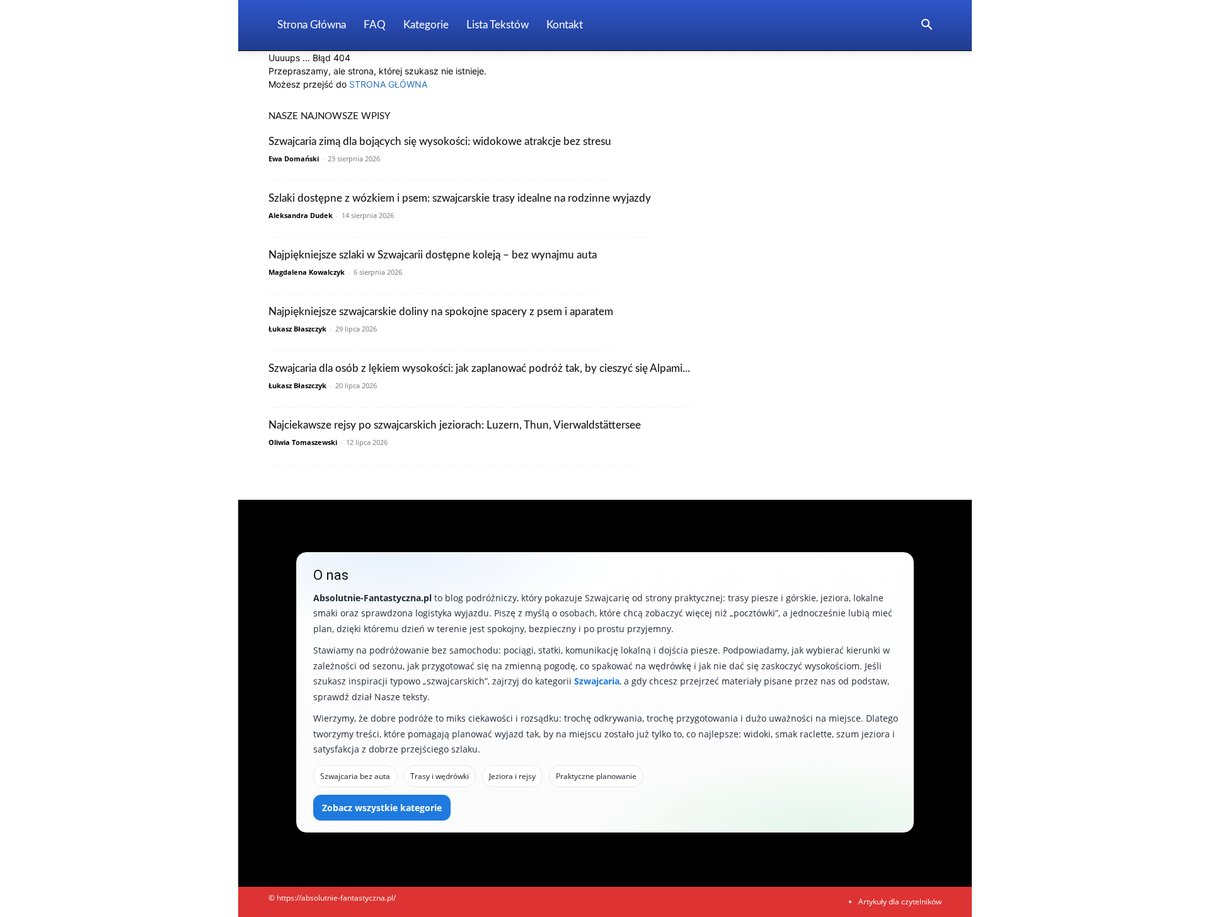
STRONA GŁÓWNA (388, 84)
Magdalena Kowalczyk (306, 272)
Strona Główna (311, 25)
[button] (926, 26)
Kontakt (564, 25)
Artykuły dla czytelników (900, 901)
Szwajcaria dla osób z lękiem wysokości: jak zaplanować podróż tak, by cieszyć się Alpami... (479, 368)
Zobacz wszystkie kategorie (382, 808)
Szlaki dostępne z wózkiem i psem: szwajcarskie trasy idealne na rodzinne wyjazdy (459, 198)
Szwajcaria (596, 681)
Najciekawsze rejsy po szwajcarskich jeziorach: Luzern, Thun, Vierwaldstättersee (454, 425)
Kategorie (426, 25)
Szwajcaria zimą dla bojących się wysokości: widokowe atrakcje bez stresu (439, 141)
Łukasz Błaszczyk (297, 328)
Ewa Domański (293, 158)
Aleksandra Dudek (300, 215)
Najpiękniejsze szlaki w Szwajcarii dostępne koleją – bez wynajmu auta (432, 255)
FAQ (375, 25)
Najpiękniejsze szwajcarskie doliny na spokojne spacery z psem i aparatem (440, 311)
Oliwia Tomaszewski (302, 442)
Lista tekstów (497, 25)
